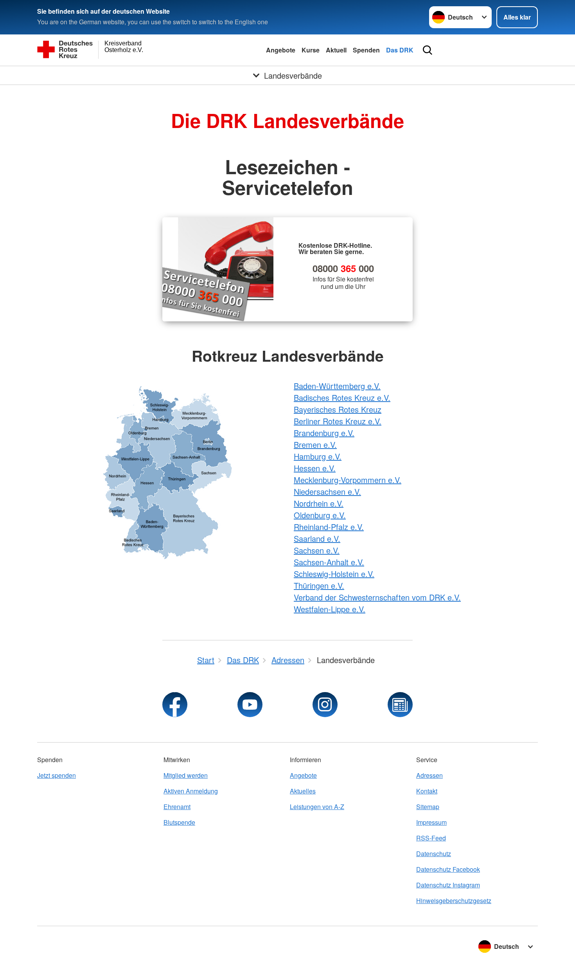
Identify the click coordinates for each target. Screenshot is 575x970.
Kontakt (426, 790)
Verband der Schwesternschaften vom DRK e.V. (377, 597)
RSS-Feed (431, 837)
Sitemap (427, 806)
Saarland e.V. (317, 538)
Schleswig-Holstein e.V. (334, 573)
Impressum (431, 822)
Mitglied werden (186, 775)
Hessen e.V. (315, 468)
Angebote (280, 49)
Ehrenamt (177, 806)
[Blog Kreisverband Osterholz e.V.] (400, 704)
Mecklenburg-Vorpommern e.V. (347, 479)
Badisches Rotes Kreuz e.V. (342, 397)
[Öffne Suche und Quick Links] (427, 50)
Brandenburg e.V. (324, 432)
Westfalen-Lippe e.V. (329, 609)
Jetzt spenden (56, 775)
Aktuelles (303, 790)
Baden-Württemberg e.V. (337, 385)
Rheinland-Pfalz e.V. (329, 526)
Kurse (311, 49)
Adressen (429, 775)
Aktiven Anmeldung (191, 790)
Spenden (366, 49)
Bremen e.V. (315, 444)
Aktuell (336, 49)
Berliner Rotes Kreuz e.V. (337, 421)
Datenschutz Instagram (448, 884)
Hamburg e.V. (317, 456)
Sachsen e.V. (317, 550)
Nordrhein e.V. (318, 503)
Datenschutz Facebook (448, 869)
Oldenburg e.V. (320, 515)
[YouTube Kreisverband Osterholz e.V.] (249, 704)
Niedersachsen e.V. (327, 491)
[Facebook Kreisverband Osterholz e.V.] (174, 704)
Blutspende (179, 822)
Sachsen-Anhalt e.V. (329, 562)
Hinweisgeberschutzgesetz (453, 900)
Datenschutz (433, 853)
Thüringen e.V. (319, 585)
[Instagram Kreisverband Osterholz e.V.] (325, 704)
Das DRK (399, 49)
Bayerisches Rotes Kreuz (337, 409)
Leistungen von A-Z (317, 806)
